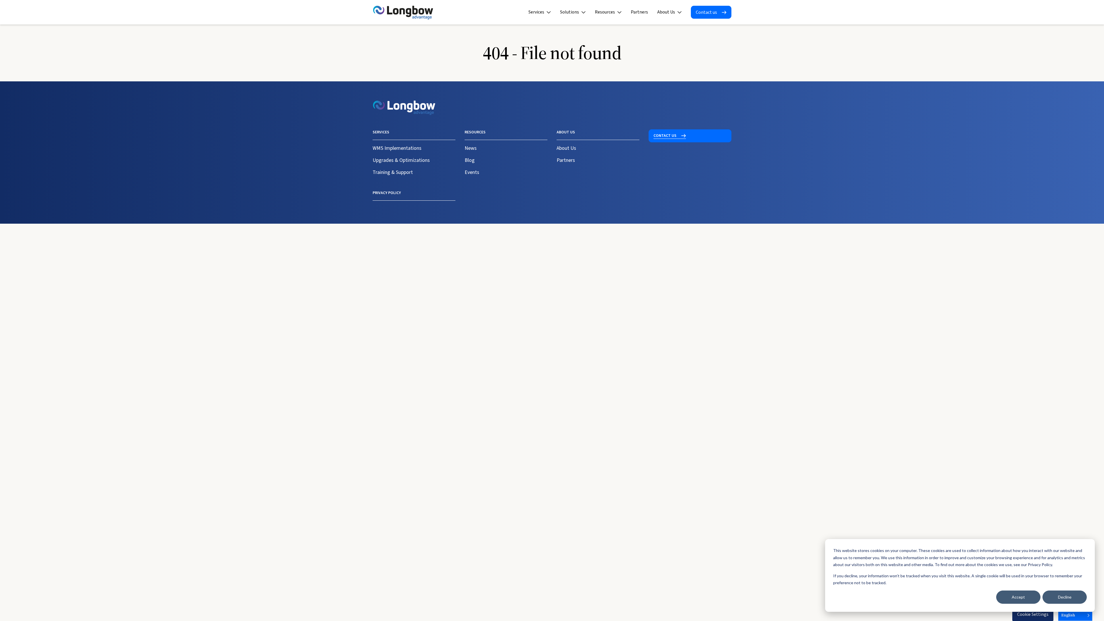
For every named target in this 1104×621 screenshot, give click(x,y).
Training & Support (393, 172)
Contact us (706, 12)
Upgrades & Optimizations (401, 160)
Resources (605, 12)
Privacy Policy (387, 193)
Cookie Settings (1033, 614)
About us (566, 132)
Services (536, 12)
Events (472, 172)
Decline (1065, 597)
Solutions (569, 12)
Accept (1018, 597)
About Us (666, 12)
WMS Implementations (397, 148)
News (471, 148)
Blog (470, 160)
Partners (639, 12)
